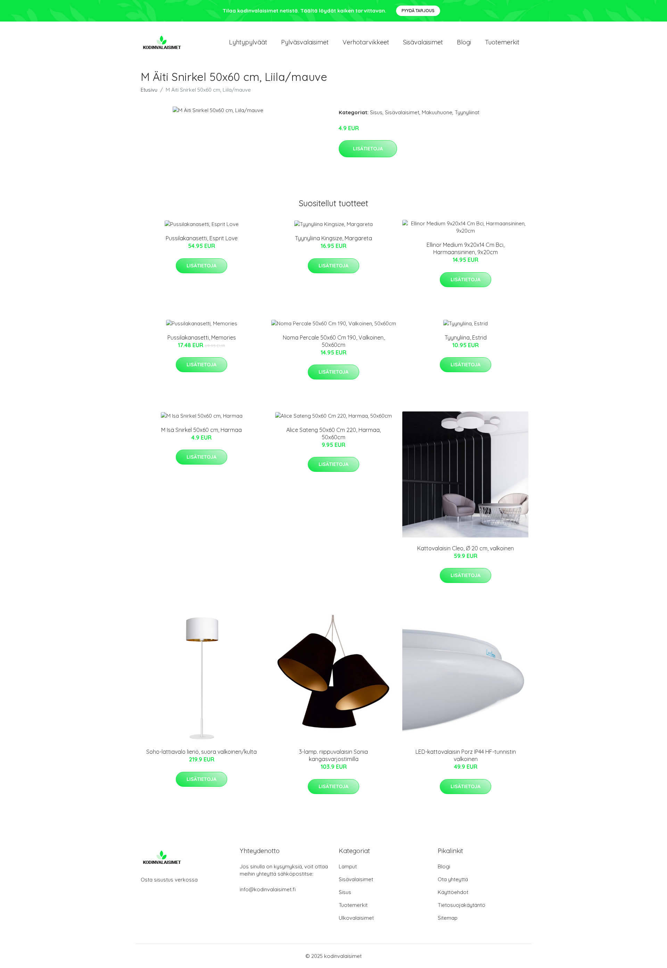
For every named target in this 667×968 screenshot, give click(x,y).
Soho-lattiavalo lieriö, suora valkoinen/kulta (201, 751)
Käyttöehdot (453, 892)
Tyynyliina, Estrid (466, 337)
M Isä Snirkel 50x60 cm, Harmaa (201, 429)
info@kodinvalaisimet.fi (268, 889)
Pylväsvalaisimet (305, 42)
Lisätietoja (368, 148)
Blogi (464, 42)
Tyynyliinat (467, 112)
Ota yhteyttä (453, 879)
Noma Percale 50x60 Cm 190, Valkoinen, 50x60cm (334, 341)
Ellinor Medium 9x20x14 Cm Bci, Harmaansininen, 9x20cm (465, 248)
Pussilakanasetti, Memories (201, 337)
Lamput (348, 866)
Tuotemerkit (502, 42)
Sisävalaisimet (423, 42)
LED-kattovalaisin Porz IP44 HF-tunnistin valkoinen (465, 755)
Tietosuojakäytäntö (461, 905)
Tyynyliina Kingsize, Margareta (333, 238)
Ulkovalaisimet (356, 918)
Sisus (376, 112)
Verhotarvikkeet (366, 42)
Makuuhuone (437, 112)
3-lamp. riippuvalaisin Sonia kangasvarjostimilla (333, 755)
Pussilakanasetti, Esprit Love (202, 238)
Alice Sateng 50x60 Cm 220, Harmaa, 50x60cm (333, 433)
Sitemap (448, 918)
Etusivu (149, 89)
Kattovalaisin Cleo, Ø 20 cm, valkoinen (465, 548)
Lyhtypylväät (248, 42)
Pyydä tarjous (418, 10)
